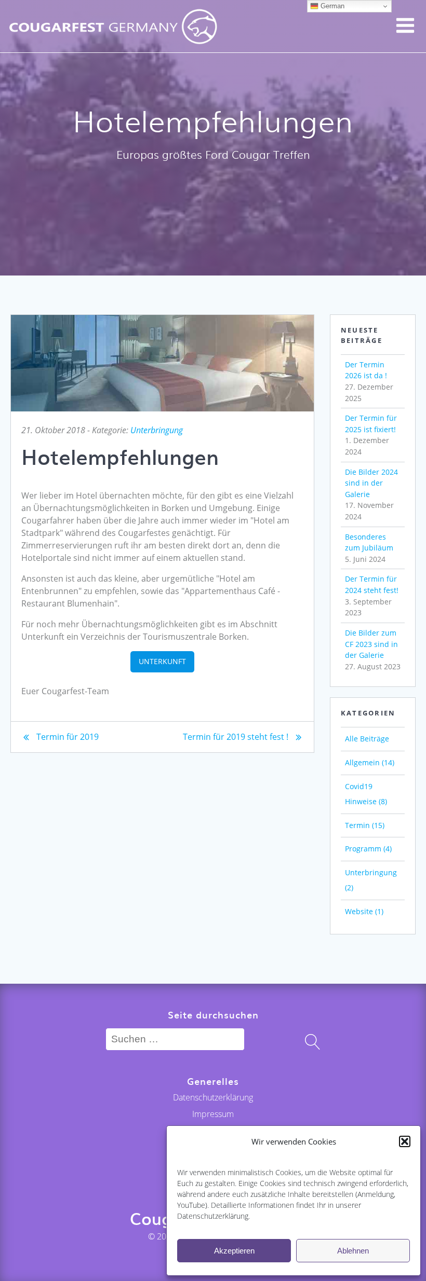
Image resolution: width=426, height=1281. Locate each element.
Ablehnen (353, 1250)
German (331, 6)
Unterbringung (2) (371, 879)
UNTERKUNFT (162, 661)
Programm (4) (368, 848)
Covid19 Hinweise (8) (366, 793)
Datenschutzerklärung (213, 1097)
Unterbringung (156, 430)
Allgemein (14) (369, 762)
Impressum (213, 1114)
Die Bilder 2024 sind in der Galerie (371, 483)
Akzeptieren (234, 1250)
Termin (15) (364, 825)
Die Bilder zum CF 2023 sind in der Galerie (371, 644)
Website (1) (364, 911)
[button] (405, 1141)
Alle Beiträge (367, 738)
